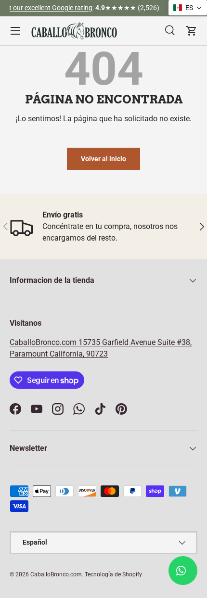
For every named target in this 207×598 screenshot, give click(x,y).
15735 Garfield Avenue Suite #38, (135, 342)
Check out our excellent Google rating (70, 8)
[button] (187, 7)
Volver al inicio (103, 159)
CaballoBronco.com (44, 342)
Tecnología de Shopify (113, 574)
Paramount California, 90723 (59, 353)
